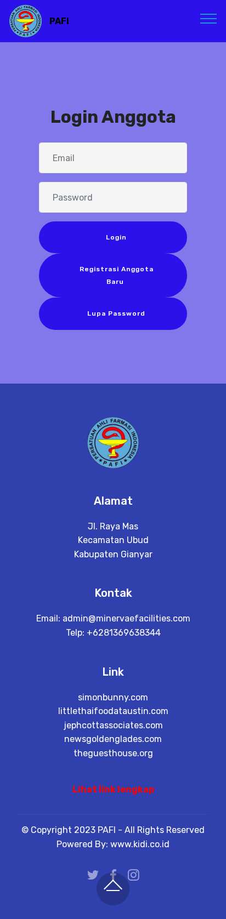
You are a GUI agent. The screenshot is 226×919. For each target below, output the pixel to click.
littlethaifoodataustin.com (113, 711)
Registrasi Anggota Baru (115, 275)
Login (115, 237)
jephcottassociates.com (113, 725)
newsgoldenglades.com (113, 739)
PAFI (59, 21)
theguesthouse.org (113, 753)
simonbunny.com (113, 697)
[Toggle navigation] (208, 18)
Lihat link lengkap (113, 789)
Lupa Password (115, 313)
